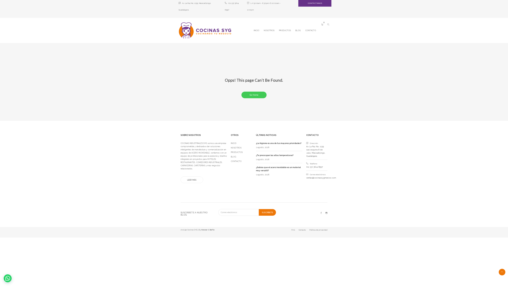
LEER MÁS (191, 180)
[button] (8, 278)
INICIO (256, 30)
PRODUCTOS (285, 30)
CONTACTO (310, 30)
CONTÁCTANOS (315, 3)
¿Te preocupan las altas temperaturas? (275, 155)
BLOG (298, 30)
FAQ (293, 230)
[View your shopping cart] (322, 25)
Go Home (254, 95)
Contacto (302, 230)
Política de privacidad (318, 230)
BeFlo (212, 230)
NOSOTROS (269, 30)
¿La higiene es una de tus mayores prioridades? (278, 143)
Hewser (204, 230)
